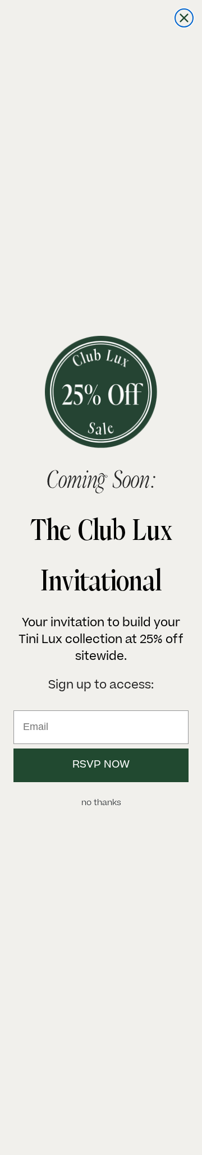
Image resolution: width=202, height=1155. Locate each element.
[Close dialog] (184, 18)
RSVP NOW (101, 765)
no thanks (101, 803)
